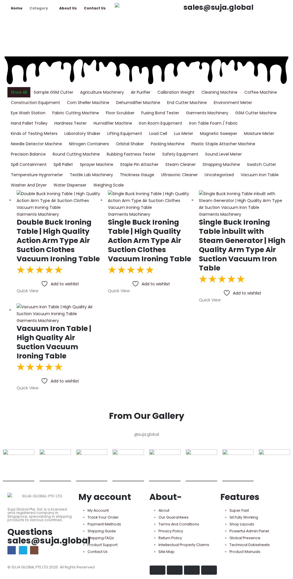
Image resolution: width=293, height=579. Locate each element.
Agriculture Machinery (102, 92)
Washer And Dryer (29, 185)
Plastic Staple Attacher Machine (223, 144)
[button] (187, 27)
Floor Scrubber (120, 113)
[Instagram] (34, 550)
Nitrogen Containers (89, 144)
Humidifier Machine (113, 123)
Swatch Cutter (261, 164)
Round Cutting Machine (76, 154)
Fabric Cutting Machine (75, 113)
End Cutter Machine (187, 102)
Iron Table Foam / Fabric (213, 123)
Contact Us (95, 8)
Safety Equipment (180, 154)
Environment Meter (233, 102)
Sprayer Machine (96, 164)
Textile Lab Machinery (91, 175)
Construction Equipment (35, 102)
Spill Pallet (63, 164)
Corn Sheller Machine (88, 102)
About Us (68, 8)
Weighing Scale (108, 185)
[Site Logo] (146, 7)
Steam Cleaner (180, 164)
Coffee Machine (260, 92)
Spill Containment (29, 164)
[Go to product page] (60, 200)
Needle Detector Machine (36, 144)
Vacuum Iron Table (260, 175)
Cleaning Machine (219, 92)
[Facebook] (11, 550)
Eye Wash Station (28, 113)
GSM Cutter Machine (256, 113)
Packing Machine (168, 144)
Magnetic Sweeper (218, 133)
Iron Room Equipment (160, 123)
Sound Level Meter (223, 154)
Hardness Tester (70, 123)
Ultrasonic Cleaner (179, 175)
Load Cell (158, 133)
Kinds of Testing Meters (34, 133)
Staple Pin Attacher (139, 164)
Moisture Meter (259, 133)
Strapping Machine (221, 164)
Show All (19, 92)
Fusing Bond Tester (160, 113)
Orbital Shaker (130, 144)
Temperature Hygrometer (37, 175)
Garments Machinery (207, 113)
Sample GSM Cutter (53, 92)
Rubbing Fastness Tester (131, 154)
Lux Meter (183, 133)
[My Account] (185, 40)
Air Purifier (141, 92)
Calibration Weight (176, 92)
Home (16, 8)
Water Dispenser (70, 185)
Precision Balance (28, 154)
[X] (23, 550)
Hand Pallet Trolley (29, 123)
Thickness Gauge (137, 175)
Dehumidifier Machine (138, 102)
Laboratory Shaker (82, 133)
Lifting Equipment (124, 133)
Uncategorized (219, 175)
